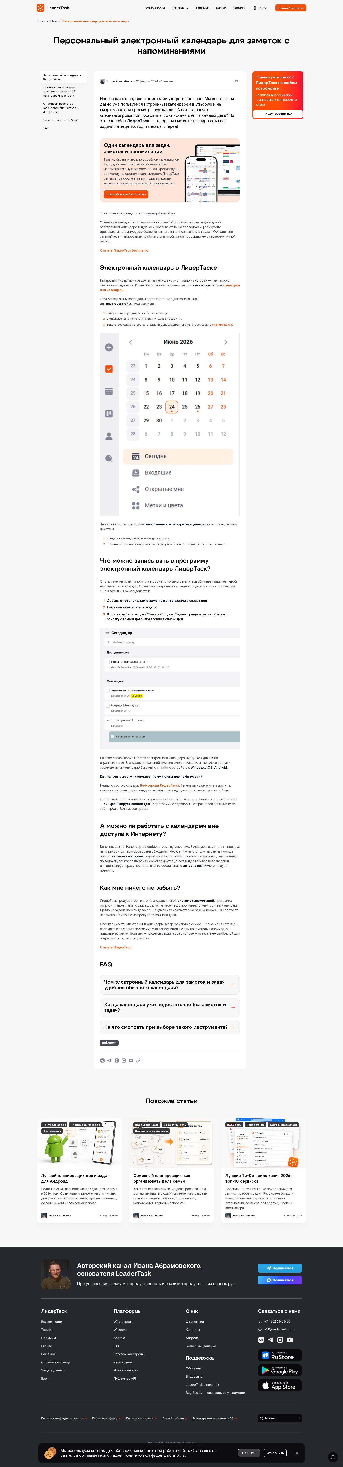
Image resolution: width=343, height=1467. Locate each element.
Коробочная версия (129, 1354)
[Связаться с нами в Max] (280, 1340)
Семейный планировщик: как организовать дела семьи (161, 1178)
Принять (248, 1453)
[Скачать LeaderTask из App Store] (280, 1385)
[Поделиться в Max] (123, 1060)
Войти (262, 8)
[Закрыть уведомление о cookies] (297, 1453)
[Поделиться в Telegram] (109, 1060)
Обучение (193, 1368)
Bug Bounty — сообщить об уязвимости (215, 1393)
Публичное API (125, 1378)
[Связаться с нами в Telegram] (271, 1340)
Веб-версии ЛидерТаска (159, 786)
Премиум (202, 8)
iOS (116, 1346)
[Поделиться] (236, 81)
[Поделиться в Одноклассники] (116, 1060)
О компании (195, 1322)
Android (119, 1338)
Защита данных (53, 1370)
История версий (126, 1370)
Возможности (154, 8)
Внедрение (194, 1376)
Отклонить (275, 1453)
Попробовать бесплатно (126, 194)
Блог (55, 21)
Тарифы (239, 8)
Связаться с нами (279, 1311)
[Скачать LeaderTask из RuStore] (280, 1355)
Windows (120, 1330)
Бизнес (221, 8)
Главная (43, 21)
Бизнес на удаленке (201, 1346)
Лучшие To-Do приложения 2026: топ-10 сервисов (258, 1178)
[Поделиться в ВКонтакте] (102, 1060)
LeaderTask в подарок (202, 1385)
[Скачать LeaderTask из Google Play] (280, 1370)
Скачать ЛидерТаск (115, 947)
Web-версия (123, 1322)
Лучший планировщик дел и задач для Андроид (75, 1178)
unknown (109, 1043)
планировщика (222, 324)
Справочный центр (55, 1362)
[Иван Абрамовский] (56, 1274)
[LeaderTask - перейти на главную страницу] (53, 8)
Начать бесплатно (291, 8)
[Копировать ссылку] (138, 1060)
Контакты (193, 1330)
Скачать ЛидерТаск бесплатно (124, 250)
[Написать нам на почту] (131, 1060)
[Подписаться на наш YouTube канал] (290, 1340)
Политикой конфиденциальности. (154, 1455)
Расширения (123, 1362)
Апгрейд (192, 1338)
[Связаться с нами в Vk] (261, 1340)
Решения (178, 8)
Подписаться (283, 1268)
